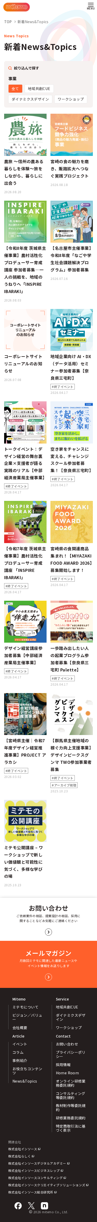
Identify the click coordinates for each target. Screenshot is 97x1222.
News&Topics (24, 1081)
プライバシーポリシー (71, 1054)
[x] (31, 1206)
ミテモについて (25, 1007)
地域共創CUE (39, 88)
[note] (44, 1206)
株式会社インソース (22, 1149)
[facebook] (18, 1206)
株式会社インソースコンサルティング (35, 1177)
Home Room (67, 1072)
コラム (18, 1052)
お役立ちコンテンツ (27, 1070)
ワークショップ (71, 99)
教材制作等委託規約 (71, 1107)
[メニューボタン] (91, 7)
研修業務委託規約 (71, 1117)
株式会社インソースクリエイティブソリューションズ (46, 1185)
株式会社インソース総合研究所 (30, 1192)
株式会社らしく (19, 1156)
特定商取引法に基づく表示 (71, 1128)
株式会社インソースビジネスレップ (34, 1170)
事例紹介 (19, 1060)
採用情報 (63, 1064)
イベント (19, 1044)
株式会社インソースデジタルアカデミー (37, 1163)
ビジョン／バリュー (27, 1017)
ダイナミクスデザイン (30, 99)
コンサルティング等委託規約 (70, 1095)
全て (15, 88)
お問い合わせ (67, 1044)
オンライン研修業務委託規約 (71, 1083)
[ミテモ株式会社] (16, 7)
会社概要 (19, 1027)
